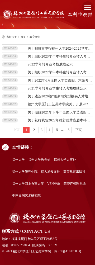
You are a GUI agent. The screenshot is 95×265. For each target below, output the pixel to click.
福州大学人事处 (65, 160)
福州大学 (18, 160)
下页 (78, 130)
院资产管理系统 (75, 184)
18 (67, 130)
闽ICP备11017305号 (68, 251)
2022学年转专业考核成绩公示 (50, 64)
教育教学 (35, 36)
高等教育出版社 (74, 171)
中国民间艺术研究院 (26, 195)
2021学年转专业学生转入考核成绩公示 (57, 88)
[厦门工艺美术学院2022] (47, 218)
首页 (23, 36)
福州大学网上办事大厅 (28, 184)
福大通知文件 (50, 171)
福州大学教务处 (39, 160)
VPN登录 (53, 184)
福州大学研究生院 (24, 171)
